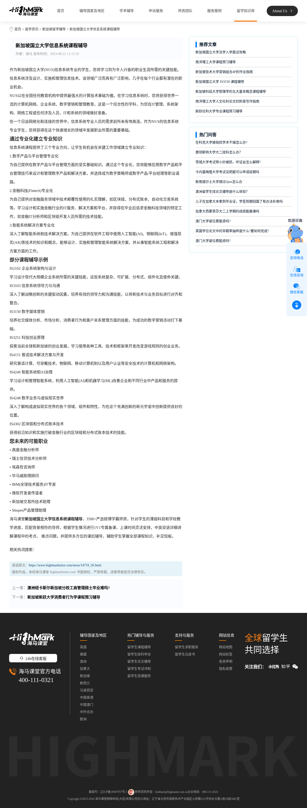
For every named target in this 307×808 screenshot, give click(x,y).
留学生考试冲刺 (139, 668)
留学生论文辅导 (139, 661)
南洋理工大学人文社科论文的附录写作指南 (227, 101)
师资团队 (185, 11)
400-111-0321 (36, 679)
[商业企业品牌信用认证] (131, 792)
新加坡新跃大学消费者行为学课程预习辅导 (63, 597)
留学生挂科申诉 (139, 654)
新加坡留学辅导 (54, 29)
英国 (83, 647)
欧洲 (83, 719)
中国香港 (86, 697)
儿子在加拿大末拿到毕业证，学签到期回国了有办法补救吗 (239, 201)
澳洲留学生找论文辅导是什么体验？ (222, 191)
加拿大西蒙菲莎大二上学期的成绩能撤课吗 (227, 211)
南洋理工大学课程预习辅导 (215, 62)
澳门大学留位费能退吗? (212, 221)
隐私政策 (225, 668)
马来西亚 (86, 690)
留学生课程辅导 (139, 647)
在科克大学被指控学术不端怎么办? (221, 142)
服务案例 (214, 11)
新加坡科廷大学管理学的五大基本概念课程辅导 (230, 91)
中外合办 (86, 712)
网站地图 (225, 647)
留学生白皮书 (185, 654)
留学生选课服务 (139, 676)
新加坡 (85, 676)
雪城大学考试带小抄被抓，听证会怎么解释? (228, 162)
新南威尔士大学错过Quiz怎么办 (218, 182)
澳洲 (83, 661)
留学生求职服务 (186, 647)
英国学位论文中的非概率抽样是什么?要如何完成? (232, 231)
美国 (83, 654)
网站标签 (225, 654)
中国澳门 (86, 704)
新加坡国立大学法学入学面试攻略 (220, 52)
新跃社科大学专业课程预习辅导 (218, 111)
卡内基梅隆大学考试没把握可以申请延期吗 (227, 172)
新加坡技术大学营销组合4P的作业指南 (224, 72)
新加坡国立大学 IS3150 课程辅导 (219, 82)
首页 (60, 11)
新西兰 (85, 683)
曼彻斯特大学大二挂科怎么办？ (218, 152)
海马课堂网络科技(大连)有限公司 (116, 799)
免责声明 (225, 661)
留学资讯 (31, 29)
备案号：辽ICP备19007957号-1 (108, 792)
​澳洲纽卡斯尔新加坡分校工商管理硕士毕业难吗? (68, 588)
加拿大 (85, 668)
